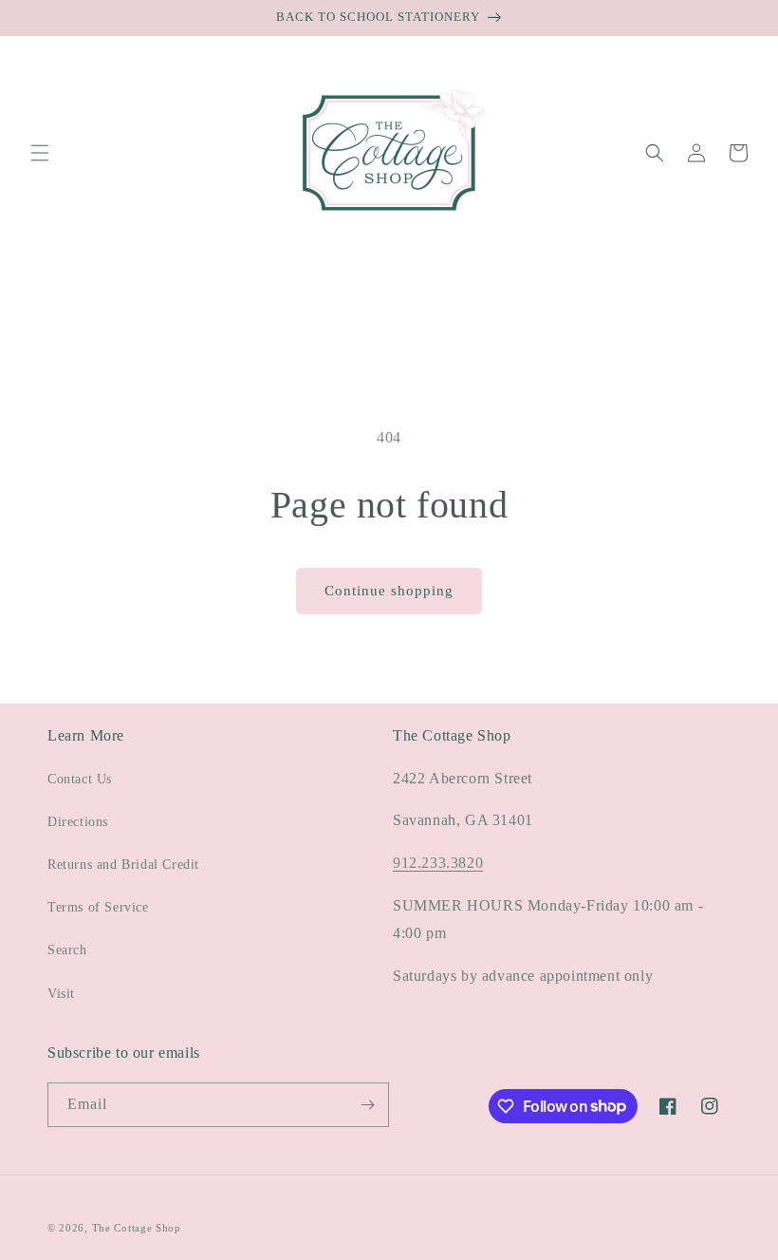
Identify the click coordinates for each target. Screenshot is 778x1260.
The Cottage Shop (136, 1227)
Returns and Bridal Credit (123, 864)
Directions (77, 822)
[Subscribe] (367, 1104)
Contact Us (79, 779)
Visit (61, 994)
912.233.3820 (438, 863)
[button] (40, 153)
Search (67, 950)
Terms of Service (98, 907)
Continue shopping (389, 590)
